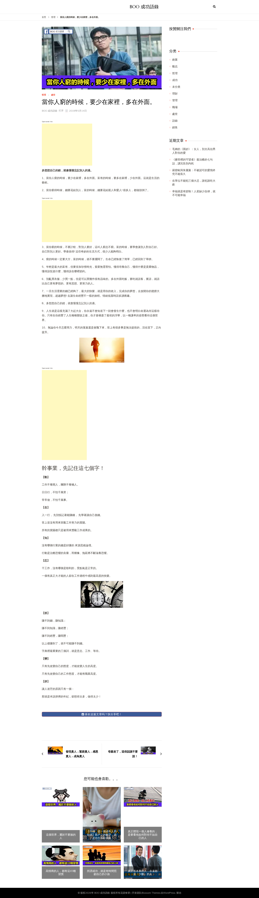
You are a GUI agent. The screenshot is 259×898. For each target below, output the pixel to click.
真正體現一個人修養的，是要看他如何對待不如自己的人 (143, 835)
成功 (175, 80)
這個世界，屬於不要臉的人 (61, 836)
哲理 (44, 95)
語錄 (175, 121)
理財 (175, 93)
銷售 (175, 127)
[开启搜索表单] (214, 6)
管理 (175, 100)
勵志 (175, 66)
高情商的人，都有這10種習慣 (61, 872)
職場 (175, 107)
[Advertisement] (67, 145)
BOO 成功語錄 (144, 6)
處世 (53, 95)
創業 (175, 59)
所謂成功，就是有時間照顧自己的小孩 (102, 872)
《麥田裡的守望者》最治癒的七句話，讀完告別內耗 (192, 161)
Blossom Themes (150, 893)
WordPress (169, 893)
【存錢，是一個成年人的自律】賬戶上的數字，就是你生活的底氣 (102, 835)
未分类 (176, 87)
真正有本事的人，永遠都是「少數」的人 (143, 872)
